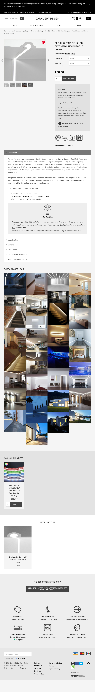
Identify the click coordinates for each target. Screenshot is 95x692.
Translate (21, 658)
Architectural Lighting (19, 31)
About (79, 25)
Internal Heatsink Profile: (61, 64)
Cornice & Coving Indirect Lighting (43, 31)
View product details (64, 146)
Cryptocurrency (54, 669)
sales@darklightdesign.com (79, 12)
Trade (58, 25)
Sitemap (52, 666)
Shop (15, 25)
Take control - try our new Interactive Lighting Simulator (28, 12)
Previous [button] (2, 60)
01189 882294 (11, 668)
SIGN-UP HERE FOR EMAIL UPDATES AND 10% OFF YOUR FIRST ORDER (47, 589)
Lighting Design (36, 25)
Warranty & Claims (55, 663)
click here (21, 6)
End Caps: (58, 58)
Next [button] (48, 60)
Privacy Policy (39, 674)
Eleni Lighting (70, 54)
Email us (75, 123)
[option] (25, 60)
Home (6, 31)
